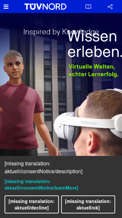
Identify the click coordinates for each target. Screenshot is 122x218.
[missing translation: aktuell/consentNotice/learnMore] (41, 184)
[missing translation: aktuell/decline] (31, 204)
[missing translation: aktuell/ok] (88, 204)
